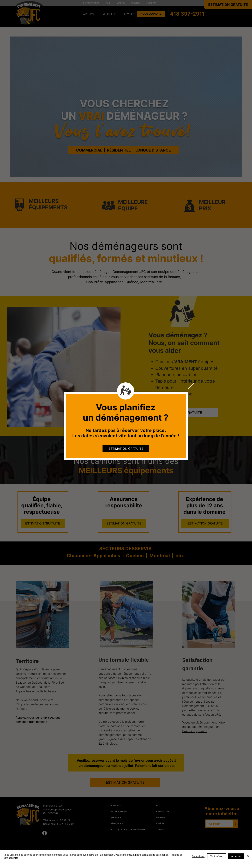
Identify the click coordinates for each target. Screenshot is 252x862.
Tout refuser (216, 856)
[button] (191, 386)
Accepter (236, 856)
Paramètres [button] (198, 856)
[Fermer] (248, 856)
